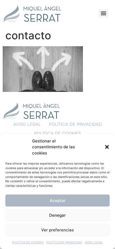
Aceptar (58, 200)
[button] (107, 147)
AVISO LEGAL (94, 242)
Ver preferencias (57, 229)
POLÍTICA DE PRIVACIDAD (64, 242)
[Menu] (103, 13)
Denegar (57, 215)
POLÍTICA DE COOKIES (28, 242)
